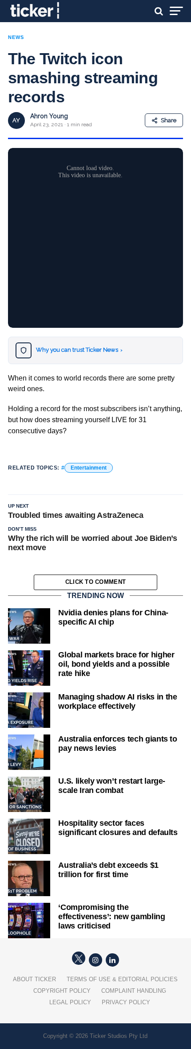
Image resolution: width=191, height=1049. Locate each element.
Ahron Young (49, 116)
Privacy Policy (126, 1002)
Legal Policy (70, 1002)
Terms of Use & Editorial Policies (122, 979)
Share (168, 120)
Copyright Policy (62, 990)
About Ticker (34, 979)
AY (16, 120)
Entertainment (89, 468)
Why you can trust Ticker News (79, 349)
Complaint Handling (133, 990)
